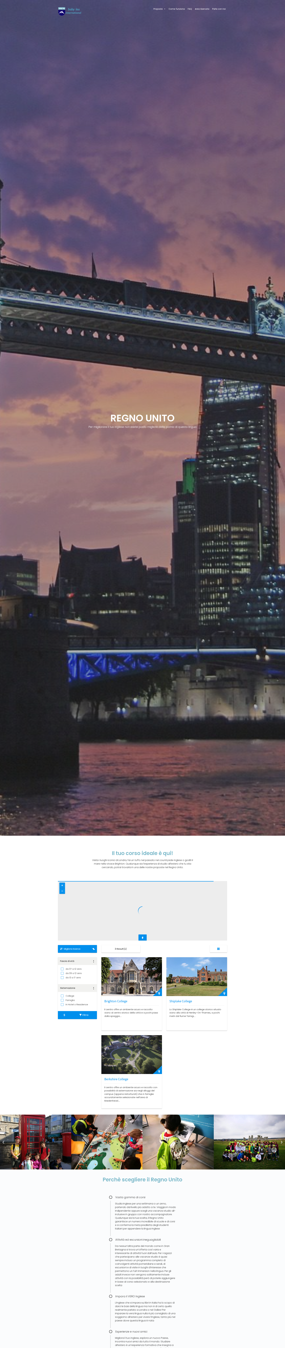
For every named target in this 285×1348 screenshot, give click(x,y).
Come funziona (177, 8)
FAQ (190, 8)
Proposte (158, 8)
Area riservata (202, 8)
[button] (3, 1142)
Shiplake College (180, 1001)
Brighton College (115, 1001)
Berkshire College (116, 1079)
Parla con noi (219, 8)
